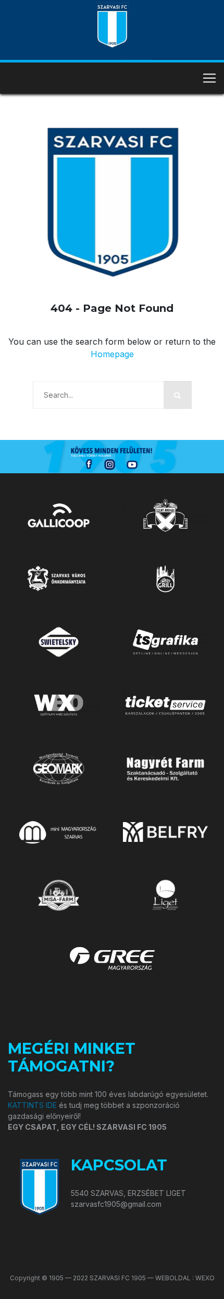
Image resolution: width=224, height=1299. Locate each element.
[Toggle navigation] (209, 78)
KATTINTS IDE (32, 1105)
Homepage (112, 354)
